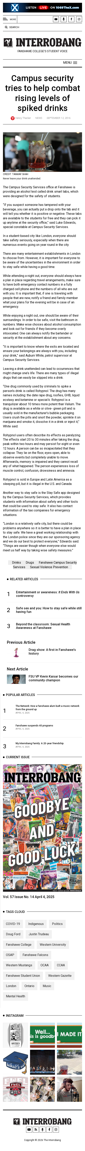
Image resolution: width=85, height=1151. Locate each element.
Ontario (29, 986)
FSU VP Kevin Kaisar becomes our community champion (53, 678)
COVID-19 (13, 924)
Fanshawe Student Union (23, 976)
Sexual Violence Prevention (49, 567)
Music (47, 986)
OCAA (45, 965)
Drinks (16, 562)
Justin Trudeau (39, 934)
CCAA (61, 965)
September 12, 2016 (58, 117)
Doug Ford (13, 934)
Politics (57, 924)
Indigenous (36, 924)
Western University (53, 945)
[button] (70, 63)
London (11, 986)
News (38, 117)
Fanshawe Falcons (35, 955)
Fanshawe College (18, 945)
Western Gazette (60, 976)
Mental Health (15, 996)
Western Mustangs (19, 965)
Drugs (30, 562)
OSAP (10, 955)
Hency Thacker (23, 117)
